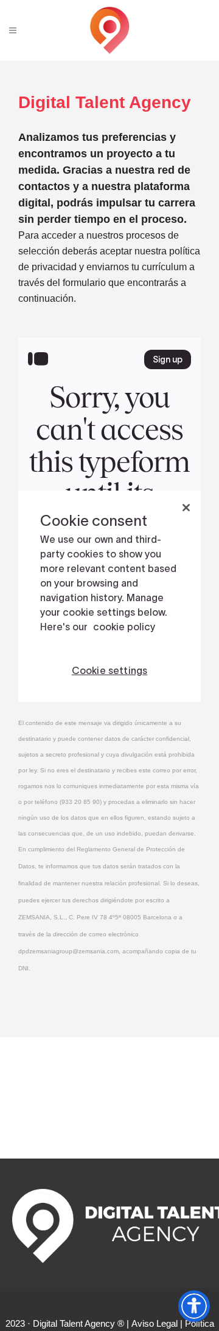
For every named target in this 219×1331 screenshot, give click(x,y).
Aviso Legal (154, 1323)
